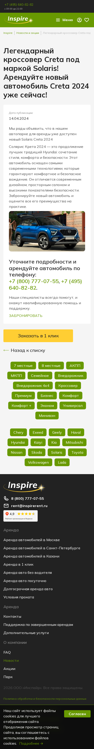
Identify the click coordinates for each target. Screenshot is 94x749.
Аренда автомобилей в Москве (31, 539)
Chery (18, 432)
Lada (62, 462)
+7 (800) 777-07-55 (34, 281)
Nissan (16, 452)
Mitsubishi (74, 442)
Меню (68, 19)
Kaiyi (38, 442)
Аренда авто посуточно (24, 580)
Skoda (36, 452)
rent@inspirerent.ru (29, 505)
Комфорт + (21, 405)
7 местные (23, 365)
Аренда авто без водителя (27, 572)
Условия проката (18, 597)
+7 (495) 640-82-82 (19, 4)
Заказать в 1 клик (38, 335)
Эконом (47, 405)
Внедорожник (70, 375)
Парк (8, 676)
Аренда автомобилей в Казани (31, 556)
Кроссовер (68, 385)
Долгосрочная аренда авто (28, 589)
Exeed (38, 432)
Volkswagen (38, 462)
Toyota (77, 452)
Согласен (77, 714)
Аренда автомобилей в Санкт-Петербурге (41, 548)
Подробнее (29, 743)
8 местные (51, 365)
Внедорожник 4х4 (32, 385)
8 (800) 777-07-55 (27, 498)
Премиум (23, 395)
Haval (76, 432)
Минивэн (47, 415)
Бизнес (47, 395)
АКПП (75, 365)
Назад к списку (28, 350)
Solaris (56, 452)
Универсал (73, 405)
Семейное (40, 375)
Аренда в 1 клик (18, 564)
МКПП (16, 375)
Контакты (12, 616)
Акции (9, 668)
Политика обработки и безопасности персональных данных (44, 698)
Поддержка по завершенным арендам (38, 624)
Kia (54, 442)
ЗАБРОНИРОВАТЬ (25, 315)
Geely (57, 432)
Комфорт (71, 395)
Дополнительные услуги (26, 632)
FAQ (7, 652)
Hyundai (18, 442)
